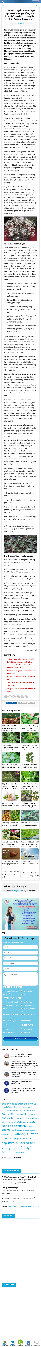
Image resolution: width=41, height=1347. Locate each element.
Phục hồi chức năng (17, 1130)
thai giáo (4, 1134)
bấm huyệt (20, 1108)
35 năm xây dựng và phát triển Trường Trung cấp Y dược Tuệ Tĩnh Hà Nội (23, 1075)
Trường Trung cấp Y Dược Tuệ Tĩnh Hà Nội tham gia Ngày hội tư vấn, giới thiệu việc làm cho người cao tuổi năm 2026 (24, 1065)
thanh (15, 1134)
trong (34, 1134)
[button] (3, 5)
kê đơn (23, 1122)
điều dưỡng (19, 1152)
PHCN (33, 1126)
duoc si (18, 1118)
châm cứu (23, 1110)
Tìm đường (5, 1345)
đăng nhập (17, 891)
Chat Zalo (12, 1345)
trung (5, 1138)
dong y (6, 1118)
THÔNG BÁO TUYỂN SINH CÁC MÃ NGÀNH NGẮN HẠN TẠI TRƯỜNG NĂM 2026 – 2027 (24, 1091)
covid (29, 1110)
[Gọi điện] (20, 1342)
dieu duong (29, 1114)
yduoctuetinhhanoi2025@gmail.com (23, 1207)
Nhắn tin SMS (36, 1345)
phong (6, 1130)
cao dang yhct (11, 1110)
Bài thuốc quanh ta (26, 703)
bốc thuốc (28, 1107)
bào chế (10, 1107)
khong (17, 1122)
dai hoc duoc (19, 1114)
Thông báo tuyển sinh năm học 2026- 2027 (23, 1083)
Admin (29, 24)
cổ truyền (8, 1114)
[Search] (36, 5)
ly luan (30, 1122)
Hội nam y (31, 1118)
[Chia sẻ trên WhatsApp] (6, 697)
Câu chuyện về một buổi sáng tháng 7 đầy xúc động (23, 1055)
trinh (28, 1134)
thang (9, 1134)
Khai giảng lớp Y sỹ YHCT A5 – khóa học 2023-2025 (11, 874)
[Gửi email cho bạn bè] (18, 697)
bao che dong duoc (12, 1104)
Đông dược (8, 1152)
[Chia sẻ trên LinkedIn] (26, 697)
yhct (5, 1148)
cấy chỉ (34, 1110)
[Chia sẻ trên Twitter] (14, 697)
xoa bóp (30, 1143)
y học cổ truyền (21, 1148)
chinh (17, 1110)
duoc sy (24, 1118)
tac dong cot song (31, 1130)
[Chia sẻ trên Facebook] (10, 697)
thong (21, 1134)
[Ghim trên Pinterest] (22, 697)
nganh (21, 1126)
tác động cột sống (18, 1139)
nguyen (29, 1126)
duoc (12, 1118)
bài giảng (29, 1104)
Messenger (28, 1345)
